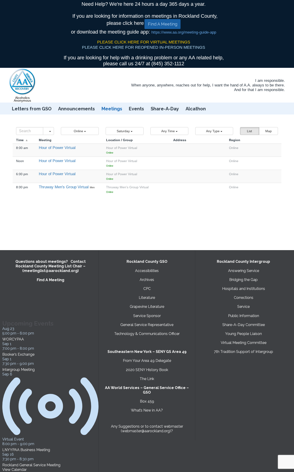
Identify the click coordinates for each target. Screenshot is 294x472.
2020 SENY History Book (147, 370)
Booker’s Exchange (18, 354)
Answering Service (243, 271)
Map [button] (268, 131)
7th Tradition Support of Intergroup (243, 351)
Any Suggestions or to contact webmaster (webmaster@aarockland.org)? (147, 428)
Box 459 (147, 401)
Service (243, 306)
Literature (147, 297)
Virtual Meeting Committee (243, 342)
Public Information (243, 316)
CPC (147, 288)
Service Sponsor (147, 316)
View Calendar (14, 469)
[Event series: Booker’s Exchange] (36, 348)
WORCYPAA (13, 339)
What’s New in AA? (147, 410)
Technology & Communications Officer (147, 334)
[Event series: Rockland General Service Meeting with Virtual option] (36, 459)
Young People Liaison (243, 334)
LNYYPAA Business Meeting (26, 450)
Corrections (243, 297)
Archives (147, 279)
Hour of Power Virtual (57, 148)
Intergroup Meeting (18, 369)
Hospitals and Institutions (243, 288)
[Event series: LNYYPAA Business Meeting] (36, 444)
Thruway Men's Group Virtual (64, 187)
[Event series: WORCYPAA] (36, 333)
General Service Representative (146, 325)
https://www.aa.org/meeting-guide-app (183, 32)
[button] (80, 131)
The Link (147, 379)
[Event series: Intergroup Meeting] (36, 363)
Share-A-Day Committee (243, 325)
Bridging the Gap (243, 279)
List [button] (249, 131)
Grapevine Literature (147, 306)
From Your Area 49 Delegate (147, 360)
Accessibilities (147, 271)
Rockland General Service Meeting (31, 465)
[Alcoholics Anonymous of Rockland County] (22, 82)
